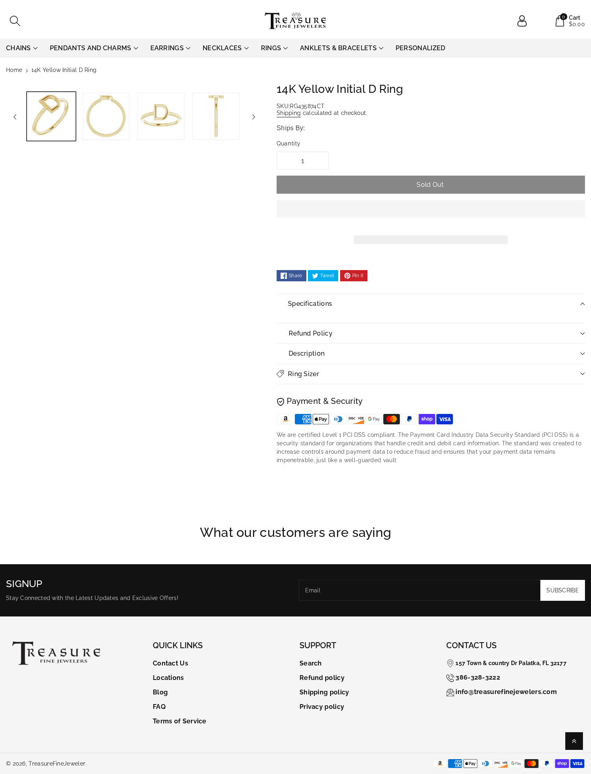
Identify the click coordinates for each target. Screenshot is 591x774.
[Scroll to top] (574, 741)
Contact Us (170, 663)
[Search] (15, 21)
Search (311, 663)
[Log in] (525, 21)
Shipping (289, 113)
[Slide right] (254, 116)
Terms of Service (180, 721)
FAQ (159, 707)
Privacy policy (322, 707)
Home (14, 70)
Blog (160, 692)
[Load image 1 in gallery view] (51, 116)
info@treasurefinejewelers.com (506, 692)
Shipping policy (324, 692)
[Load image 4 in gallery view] (216, 116)
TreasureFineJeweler (57, 763)
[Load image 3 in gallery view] (161, 116)
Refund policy (322, 678)
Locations (168, 678)
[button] (431, 215)
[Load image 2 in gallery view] (106, 116)
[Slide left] (15, 116)
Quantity (289, 143)
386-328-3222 (478, 677)
